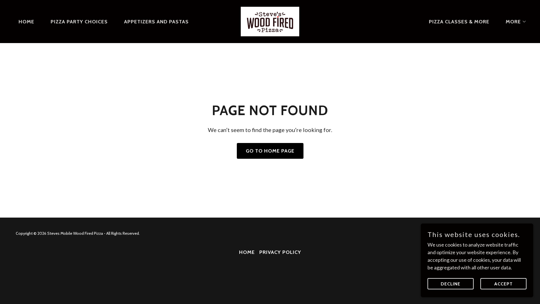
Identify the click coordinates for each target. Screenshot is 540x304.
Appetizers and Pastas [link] (156, 22)
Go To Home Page (270, 151)
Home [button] (247, 252)
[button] (513, 21)
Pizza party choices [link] (79, 22)
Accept (503, 284)
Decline (450, 284)
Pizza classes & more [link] (459, 22)
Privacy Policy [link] (280, 252)
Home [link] (26, 22)
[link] (270, 21)
